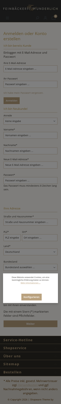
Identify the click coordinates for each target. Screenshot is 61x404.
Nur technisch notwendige (31, 288)
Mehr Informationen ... (30, 283)
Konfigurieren (31, 297)
